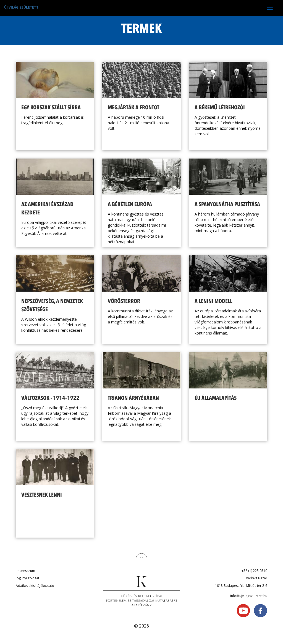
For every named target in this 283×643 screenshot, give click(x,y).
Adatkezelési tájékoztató (35, 585)
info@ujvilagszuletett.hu (248, 595)
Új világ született (21, 7)
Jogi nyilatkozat (27, 578)
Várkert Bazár (256, 578)
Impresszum (25, 570)
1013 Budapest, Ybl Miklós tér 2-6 (241, 585)
